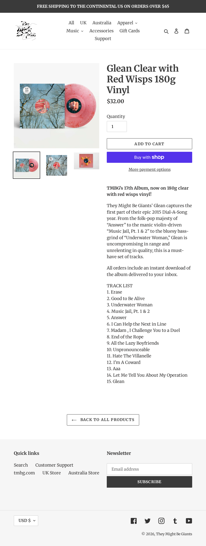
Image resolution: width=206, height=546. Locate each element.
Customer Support (54, 465)
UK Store (51, 473)
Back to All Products (106, 419)
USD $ (25, 520)
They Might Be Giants (174, 534)
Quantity (116, 116)
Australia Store (83, 473)
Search (21, 465)
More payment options (150, 169)
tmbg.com (24, 473)
